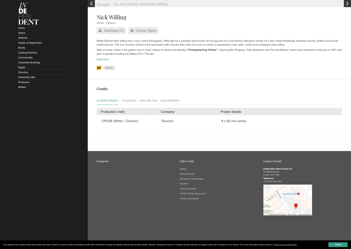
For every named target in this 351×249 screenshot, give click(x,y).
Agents (183, 169)
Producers (23, 82)
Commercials (25, 57)
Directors (23, 72)
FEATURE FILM (148, 100)
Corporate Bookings (29, 62)
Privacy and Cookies (189, 198)
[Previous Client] (91, 3)
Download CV (113, 30)
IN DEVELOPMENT (107, 100)
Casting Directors (27, 52)
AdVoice (22, 37)
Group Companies (188, 188)
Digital (21, 67)
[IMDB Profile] (99, 68)
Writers (22, 87)
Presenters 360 (26, 77)
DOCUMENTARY (170, 100)
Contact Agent (145, 30)
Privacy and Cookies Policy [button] (285, 245)
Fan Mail (183, 183)
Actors (21, 32)
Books (21, 47)
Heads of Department (30, 42)
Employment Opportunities (192, 178)
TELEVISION (129, 100)
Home (21, 28)
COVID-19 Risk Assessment (193, 193)
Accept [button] (338, 245)
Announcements (187, 173)
